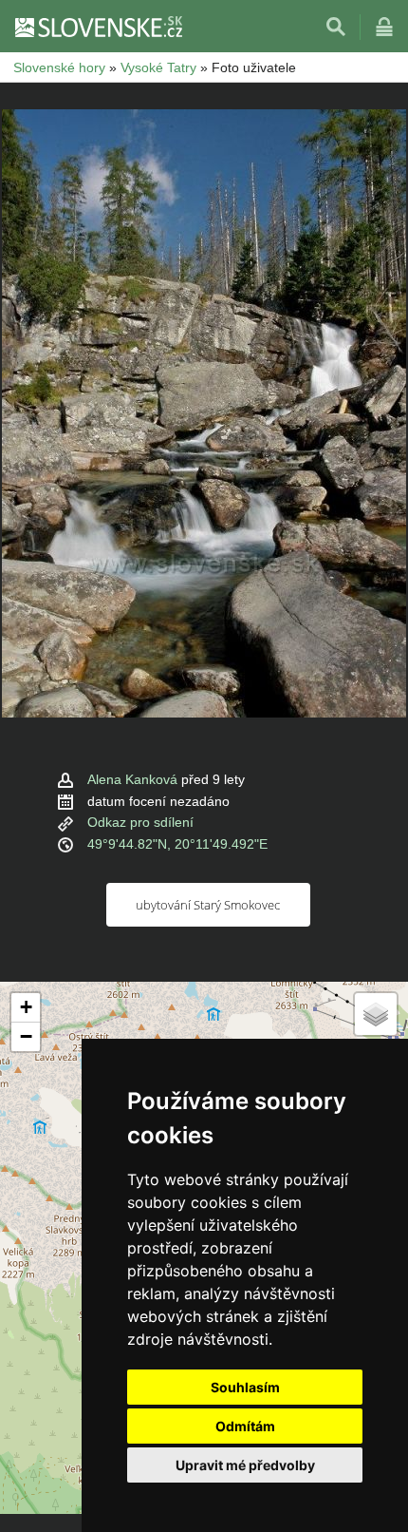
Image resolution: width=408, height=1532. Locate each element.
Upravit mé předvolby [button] (245, 1465)
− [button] (26, 1036)
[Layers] (376, 1014)
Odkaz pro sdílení (140, 822)
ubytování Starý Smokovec (208, 904)
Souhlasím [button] (245, 1387)
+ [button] (26, 1007)
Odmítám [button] (245, 1426)
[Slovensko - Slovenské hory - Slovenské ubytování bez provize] (97, 26)
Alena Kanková (132, 779)
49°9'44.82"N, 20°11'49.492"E (177, 844)
